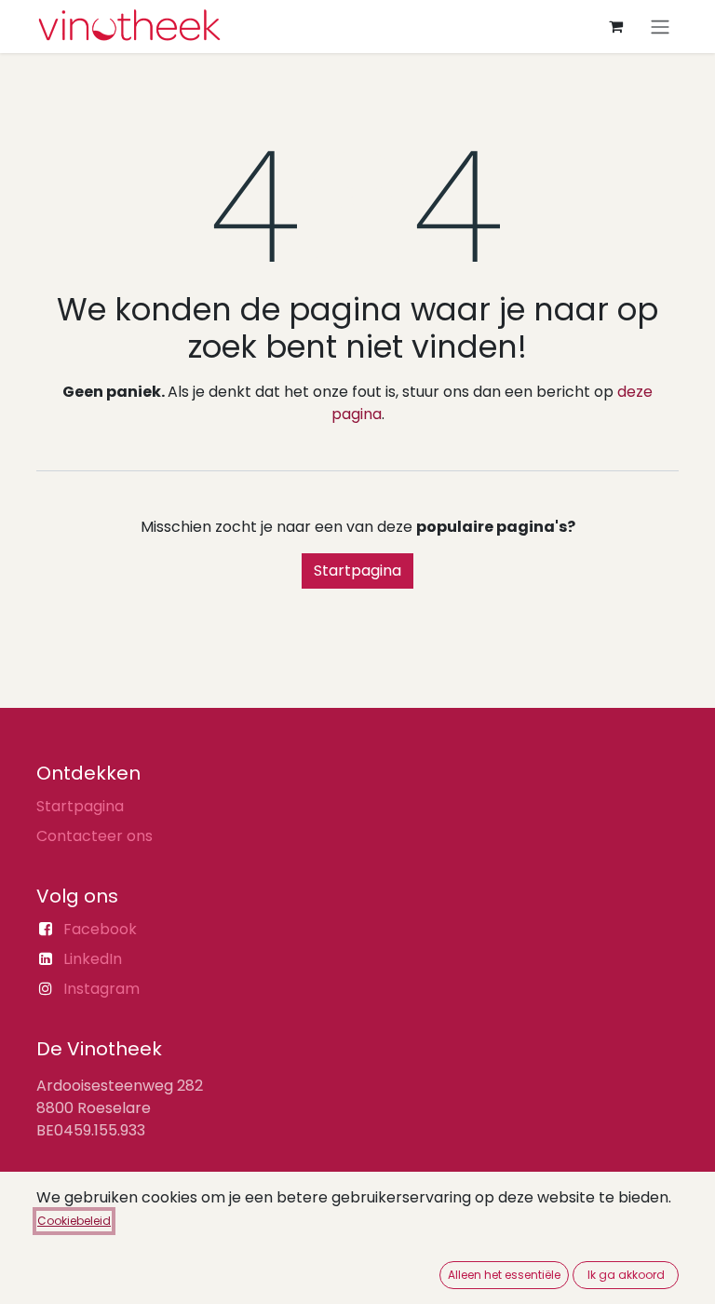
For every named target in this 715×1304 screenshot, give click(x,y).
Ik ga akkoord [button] (626, 1275)
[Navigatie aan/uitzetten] (660, 26)
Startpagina (357, 570)
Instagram (101, 988)
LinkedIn (92, 959)
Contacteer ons (94, 836)
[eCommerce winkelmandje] (615, 26)
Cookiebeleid (74, 1221)
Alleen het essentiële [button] (504, 1275)
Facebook (100, 929)
